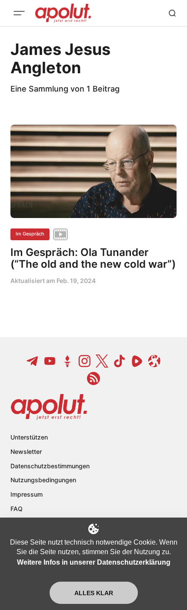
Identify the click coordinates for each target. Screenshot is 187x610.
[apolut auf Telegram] (32, 361)
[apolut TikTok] (119, 361)
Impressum (26, 494)
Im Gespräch (30, 234)
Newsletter (26, 451)
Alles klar (93, 593)
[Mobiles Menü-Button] (19, 13)
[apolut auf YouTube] (50, 361)
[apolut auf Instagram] (84, 361)
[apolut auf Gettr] (67, 361)
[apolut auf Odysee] (154, 361)
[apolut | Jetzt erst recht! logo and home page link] (48, 407)
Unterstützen (29, 437)
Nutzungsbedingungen (43, 480)
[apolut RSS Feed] (93, 378)
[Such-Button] (172, 13)
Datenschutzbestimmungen (50, 466)
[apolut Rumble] (137, 361)
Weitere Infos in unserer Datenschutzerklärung (93, 562)
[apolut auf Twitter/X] (102, 361)
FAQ (16, 508)
